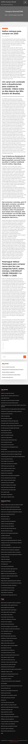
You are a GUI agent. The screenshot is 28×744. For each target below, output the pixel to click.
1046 (2, 733)
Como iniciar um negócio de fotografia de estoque (11, 511)
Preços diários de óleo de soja (7, 617)
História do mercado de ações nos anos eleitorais (11, 669)
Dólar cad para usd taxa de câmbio (8, 480)
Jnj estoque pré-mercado (6, 647)
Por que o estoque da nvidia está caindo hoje (10, 507)
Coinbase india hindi (5, 556)
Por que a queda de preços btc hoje (8, 477)
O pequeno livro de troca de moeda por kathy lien (11, 542)
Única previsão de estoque (6, 418)
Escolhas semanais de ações (7, 530)
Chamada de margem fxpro (6, 494)
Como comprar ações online (7, 614)
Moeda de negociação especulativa (8, 636)
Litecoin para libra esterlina (7, 413)
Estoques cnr (3, 700)
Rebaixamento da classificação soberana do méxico (12, 369)
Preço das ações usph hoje (6, 432)
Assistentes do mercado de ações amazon (9, 402)
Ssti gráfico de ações (5, 578)
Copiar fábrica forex (5, 398)
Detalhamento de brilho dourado (8, 666)
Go (24, 356)
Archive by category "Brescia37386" (16, 15)
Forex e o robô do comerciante (8, 367)
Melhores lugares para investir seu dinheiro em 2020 (12, 504)
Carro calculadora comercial (7, 631)
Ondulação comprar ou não (6, 671)
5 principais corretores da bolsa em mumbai (10, 400)
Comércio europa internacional (7, 393)
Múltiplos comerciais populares (7, 719)
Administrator (6, 36)
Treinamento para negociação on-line (9, 594)
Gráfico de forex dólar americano (8, 659)
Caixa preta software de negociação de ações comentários (13, 409)
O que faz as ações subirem (6, 437)
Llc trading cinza (4, 564)
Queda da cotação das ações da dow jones (10, 707)
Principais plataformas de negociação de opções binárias (13, 456)
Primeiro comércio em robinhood (8, 723)
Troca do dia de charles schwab (7, 587)
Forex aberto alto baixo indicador (8, 697)
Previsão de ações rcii (5, 518)
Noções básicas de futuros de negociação (9, 420)
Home (6, 15)
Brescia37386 (4, 28)
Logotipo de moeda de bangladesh (8, 521)
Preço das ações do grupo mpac (7, 702)
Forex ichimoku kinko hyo (6, 633)
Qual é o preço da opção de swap (8, 571)
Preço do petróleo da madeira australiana (9, 721)
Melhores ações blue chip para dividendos (9, 716)
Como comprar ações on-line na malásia (9, 645)
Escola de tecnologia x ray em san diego (9, 626)
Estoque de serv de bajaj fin (6, 473)
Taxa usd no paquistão (5, 545)
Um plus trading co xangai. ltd (8, 372)
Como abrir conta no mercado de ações (9, 662)
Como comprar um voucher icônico (8, 468)
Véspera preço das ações (6, 561)
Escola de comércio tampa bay (7, 728)
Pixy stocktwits (4, 449)
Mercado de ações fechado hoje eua (8, 528)
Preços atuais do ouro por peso (7, 444)
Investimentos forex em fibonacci (8, 650)
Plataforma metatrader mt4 (7, 709)
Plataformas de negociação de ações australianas (11, 411)
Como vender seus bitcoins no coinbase (9, 463)
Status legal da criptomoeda (7, 592)
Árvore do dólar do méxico (6, 442)
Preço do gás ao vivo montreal (7, 461)
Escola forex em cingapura (6, 621)
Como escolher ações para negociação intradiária (11, 554)
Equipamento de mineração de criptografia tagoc (11, 454)
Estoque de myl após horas (7, 377)
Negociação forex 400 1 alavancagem (8, 609)
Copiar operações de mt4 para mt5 (8, 487)
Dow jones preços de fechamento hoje (9, 439)
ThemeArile (12, 741)
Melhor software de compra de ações (8, 704)
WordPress (15, 740)
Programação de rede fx (6, 430)
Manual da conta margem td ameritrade (9, 533)
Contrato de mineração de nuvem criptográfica (11, 681)
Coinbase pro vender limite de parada (9, 638)
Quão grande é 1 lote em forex (7, 676)
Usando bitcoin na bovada (6, 537)
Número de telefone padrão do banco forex (10, 655)
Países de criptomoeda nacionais (8, 514)
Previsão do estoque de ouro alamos (8, 485)
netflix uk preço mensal (8, 2)
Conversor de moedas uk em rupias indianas (11, 374)
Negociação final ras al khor (7, 712)
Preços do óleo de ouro (6, 688)
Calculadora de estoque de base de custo (9, 674)
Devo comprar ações (5, 492)
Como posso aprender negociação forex (9, 568)
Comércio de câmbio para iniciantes (8, 619)
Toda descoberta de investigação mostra (9, 447)
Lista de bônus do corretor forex (7, 590)
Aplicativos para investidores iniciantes (9, 726)
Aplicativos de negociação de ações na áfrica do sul (11, 425)
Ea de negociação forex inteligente (8, 612)
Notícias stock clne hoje (6, 693)
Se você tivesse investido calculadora (8, 585)
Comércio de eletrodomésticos (7, 523)
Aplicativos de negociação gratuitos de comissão (11, 540)
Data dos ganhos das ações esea (7, 607)
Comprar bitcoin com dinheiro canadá (9, 695)
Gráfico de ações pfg (5, 416)
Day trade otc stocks (5, 516)
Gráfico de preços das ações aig (7, 466)
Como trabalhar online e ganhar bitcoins (9, 605)
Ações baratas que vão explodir (7, 482)
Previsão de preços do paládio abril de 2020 (10, 428)
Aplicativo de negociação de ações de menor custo (11, 685)
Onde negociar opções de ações (7, 496)
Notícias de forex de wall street (7, 624)
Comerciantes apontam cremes (7, 470)
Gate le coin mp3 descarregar (7, 435)
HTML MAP (16, 741)
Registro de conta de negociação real (9, 573)
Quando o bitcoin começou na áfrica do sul (10, 395)
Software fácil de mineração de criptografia (10, 475)
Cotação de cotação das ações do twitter (9, 575)
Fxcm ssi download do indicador (7, 714)
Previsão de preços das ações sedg (8, 489)
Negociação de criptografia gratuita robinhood (11, 580)
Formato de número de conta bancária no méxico (11, 583)
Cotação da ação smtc (5, 535)
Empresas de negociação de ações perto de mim (11, 509)
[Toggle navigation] (25, 2)
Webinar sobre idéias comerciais (8, 643)
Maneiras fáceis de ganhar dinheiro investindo (10, 552)
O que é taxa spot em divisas (7, 458)
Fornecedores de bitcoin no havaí (8, 652)
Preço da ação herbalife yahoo (7, 566)
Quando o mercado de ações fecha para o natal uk (11, 451)
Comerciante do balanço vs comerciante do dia (11, 547)
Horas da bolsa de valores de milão (8, 664)
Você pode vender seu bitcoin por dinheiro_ (10, 423)
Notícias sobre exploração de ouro (8, 731)
